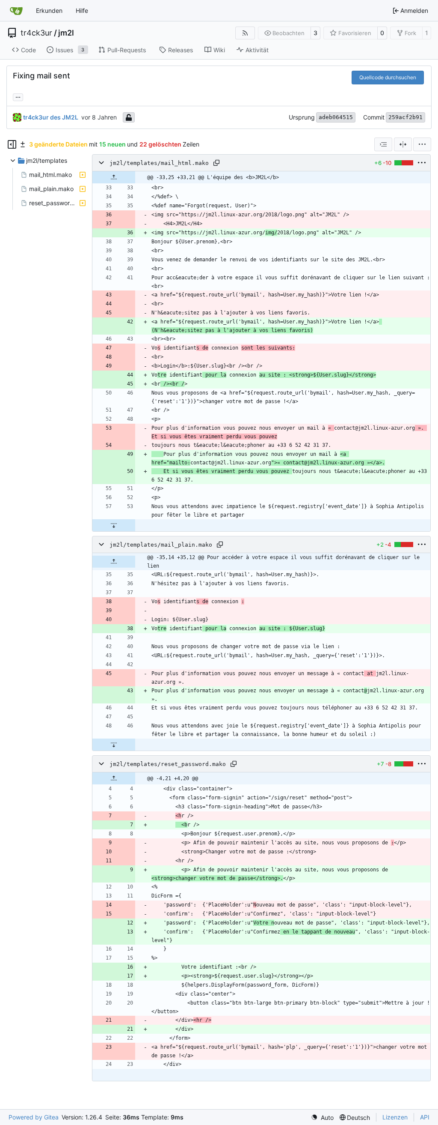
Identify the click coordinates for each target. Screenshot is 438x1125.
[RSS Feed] (245, 33)
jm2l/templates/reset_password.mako (168, 764)
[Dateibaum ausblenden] (12, 144)
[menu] (422, 144)
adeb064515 (336, 117)
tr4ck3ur (36, 33)
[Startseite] (16, 10)
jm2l (66, 33)
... (18, 96)
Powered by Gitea (34, 1117)
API (424, 1117)
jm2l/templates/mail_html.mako (159, 163)
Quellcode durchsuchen (387, 77)
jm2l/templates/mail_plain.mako (161, 545)
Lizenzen (395, 1117)
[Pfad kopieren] (216, 163)
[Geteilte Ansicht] (403, 144)
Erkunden (49, 10)
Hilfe (82, 10)
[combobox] (383, 144)
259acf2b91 (405, 117)
